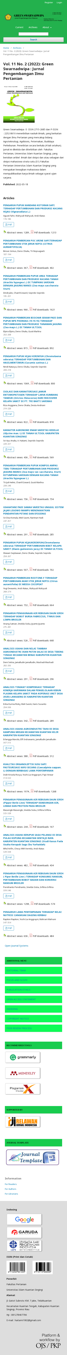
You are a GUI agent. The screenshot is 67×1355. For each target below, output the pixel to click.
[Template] (33, 1165)
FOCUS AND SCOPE (17, 980)
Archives (33, 27)
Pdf (10, 224)
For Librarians (11, 1193)
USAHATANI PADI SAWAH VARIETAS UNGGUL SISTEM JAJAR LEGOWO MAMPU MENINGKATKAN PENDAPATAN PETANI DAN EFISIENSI (33, 510)
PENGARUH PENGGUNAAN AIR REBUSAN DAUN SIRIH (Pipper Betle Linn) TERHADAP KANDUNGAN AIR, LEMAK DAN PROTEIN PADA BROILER (33, 802)
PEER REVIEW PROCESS (19, 1028)
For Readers (11, 1184)
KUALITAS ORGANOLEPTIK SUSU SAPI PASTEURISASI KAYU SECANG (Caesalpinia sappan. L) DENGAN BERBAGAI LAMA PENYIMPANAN (32, 767)
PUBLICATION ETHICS (18, 989)
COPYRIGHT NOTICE (18, 1018)
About (46, 27)
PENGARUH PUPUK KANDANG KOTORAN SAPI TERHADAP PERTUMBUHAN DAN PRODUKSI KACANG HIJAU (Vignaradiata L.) (32, 208)
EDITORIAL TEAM (16, 970)
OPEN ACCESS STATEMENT (21, 999)
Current (19, 27)
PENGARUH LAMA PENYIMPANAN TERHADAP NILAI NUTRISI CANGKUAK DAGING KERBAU (32, 913)
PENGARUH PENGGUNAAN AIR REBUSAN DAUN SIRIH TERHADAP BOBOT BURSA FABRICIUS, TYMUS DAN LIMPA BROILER (33, 616)
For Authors (10, 1188)
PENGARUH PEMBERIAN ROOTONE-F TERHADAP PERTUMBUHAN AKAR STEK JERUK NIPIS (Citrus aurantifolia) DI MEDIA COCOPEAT (30, 581)
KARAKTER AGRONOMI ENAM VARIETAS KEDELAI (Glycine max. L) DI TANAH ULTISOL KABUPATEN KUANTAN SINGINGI (31, 433)
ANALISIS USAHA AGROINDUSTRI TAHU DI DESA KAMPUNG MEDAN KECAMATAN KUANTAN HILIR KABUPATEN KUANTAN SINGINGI (31, 732)
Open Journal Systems (16, 945)
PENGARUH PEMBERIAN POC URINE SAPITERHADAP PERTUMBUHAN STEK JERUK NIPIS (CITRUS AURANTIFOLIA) (32, 243)
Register (49, 2)
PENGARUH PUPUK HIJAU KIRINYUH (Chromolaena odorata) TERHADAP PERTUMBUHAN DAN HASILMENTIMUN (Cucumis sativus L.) (32, 359)
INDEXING (12, 1008)
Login (59, 2)
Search (33, 39)
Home (6, 47)
